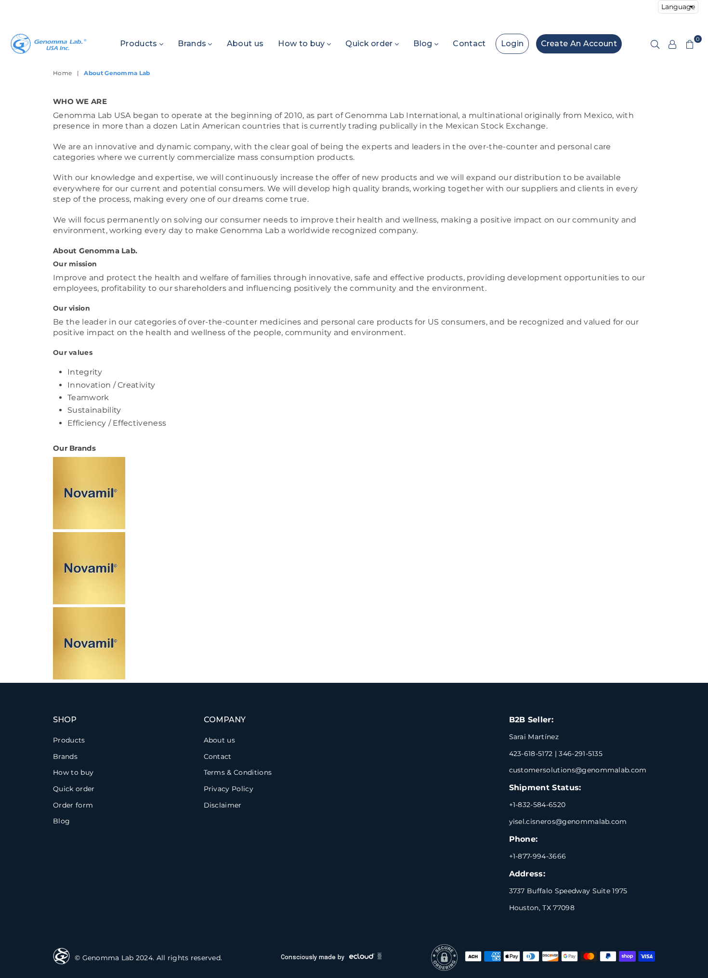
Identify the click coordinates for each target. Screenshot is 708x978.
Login (512, 43)
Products (139, 43)
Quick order (370, 43)
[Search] (655, 44)
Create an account (579, 43)
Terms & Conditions (238, 772)
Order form (73, 805)
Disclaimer (223, 805)
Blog (423, 43)
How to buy (302, 43)
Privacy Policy (228, 788)
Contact (469, 43)
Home (62, 73)
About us (245, 43)
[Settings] (672, 44)
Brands (193, 43)
